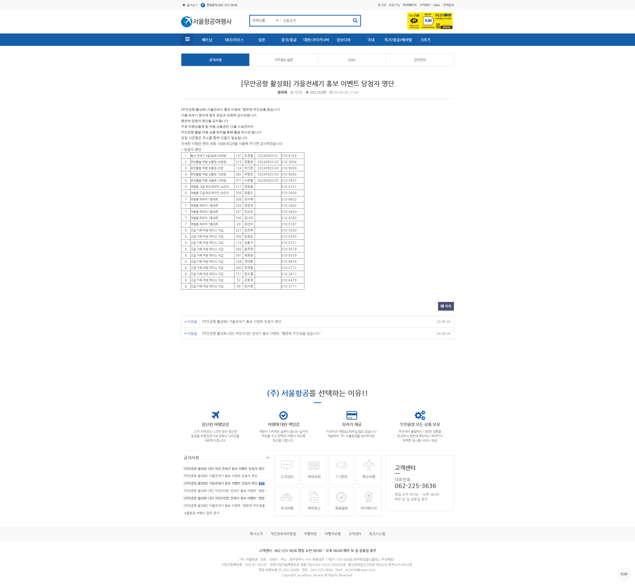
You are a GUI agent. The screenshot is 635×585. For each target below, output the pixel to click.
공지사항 (215, 60)
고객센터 (355, 534)
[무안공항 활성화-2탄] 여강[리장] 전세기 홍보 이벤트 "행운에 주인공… (232, 491)
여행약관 (310, 534)
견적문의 (420, 60)
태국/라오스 (234, 40)
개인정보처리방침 (283, 534)
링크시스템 (377, 534)
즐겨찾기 (192, 5)
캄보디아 (343, 40)
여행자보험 (333, 534)
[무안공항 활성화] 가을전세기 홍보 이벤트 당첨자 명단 (241, 321)
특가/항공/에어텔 (398, 40)
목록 (447, 306)
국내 (370, 40)
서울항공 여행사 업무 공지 (201, 513)
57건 (298, 92)
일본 (261, 40)
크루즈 (425, 40)
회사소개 (256, 534)
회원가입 (394, 5)
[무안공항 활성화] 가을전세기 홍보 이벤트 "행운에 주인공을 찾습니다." (235, 505)
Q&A (351, 60)
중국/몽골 (289, 40)
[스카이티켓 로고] (206, 22)
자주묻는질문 (283, 60)
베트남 (207, 40)
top (624, 574)
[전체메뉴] (187, 39)
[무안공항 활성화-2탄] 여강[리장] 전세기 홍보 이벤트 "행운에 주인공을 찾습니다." (262, 333)
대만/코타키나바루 (316, 42)
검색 (355, 21)
